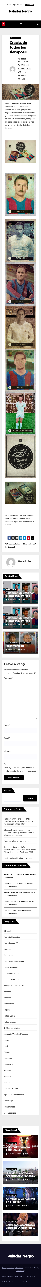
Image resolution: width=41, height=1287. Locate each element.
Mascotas (8, 1058)
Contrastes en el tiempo (14, 961)
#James (21, 69)
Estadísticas (9, 1004)
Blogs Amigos (30, 1276)
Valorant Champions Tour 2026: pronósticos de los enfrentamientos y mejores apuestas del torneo (19, 821)
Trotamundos (9, 1107)
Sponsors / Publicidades (14, 1095)
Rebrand (7, 1070)
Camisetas (8, 955)
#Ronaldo (22, 75)
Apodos (7, 949)
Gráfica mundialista (12, 1028)
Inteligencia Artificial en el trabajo (18, 858)
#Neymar (23, 72)
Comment (8, 678)
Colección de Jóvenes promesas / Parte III (19, 594)
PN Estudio (25, 1282)
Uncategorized (10, 1113)
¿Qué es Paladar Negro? (15, 1276)
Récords (7, 1077)
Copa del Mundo (11, 967)
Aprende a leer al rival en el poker (18, 841)
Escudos (7, 992)
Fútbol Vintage (15, 38)
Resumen (8, 1083)
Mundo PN (8, 1064)
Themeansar (20, 1271)
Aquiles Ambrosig (11, 892)
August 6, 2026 (14, 1206)
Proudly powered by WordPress (12, 1268)
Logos (6, 1040)
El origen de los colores (14, 986)
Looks (6, 1046)
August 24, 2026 (15, 1180)
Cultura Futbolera (12, 642)
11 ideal (7, 931)
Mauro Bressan (10, 901)
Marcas (7, 1052)
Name (7, 725)
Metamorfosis (28, 544)
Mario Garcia (9, 883)
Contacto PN (6, 1282)
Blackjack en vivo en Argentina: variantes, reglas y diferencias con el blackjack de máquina (19, 832)
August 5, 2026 (14, 1232)
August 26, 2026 (15, 1154)
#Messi (28, 69)
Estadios (7, 998)
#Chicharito (25, 65)
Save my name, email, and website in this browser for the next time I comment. (20, 769)
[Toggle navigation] (21, 24)
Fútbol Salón (9, 1016)
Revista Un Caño (11, 1089)
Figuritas (7, 1010)
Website (7, 751)
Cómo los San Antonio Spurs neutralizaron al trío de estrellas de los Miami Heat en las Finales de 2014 (20, 849)
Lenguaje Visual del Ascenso (16, 1034)
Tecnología (8, 1101)
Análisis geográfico (12, 943)
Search (7, 790)
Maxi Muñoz (9, 910)
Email (7, 738)
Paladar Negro (20, 11)
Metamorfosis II (15, 645)
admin (23, 59)
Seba (26, 1232)
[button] (38, 24)
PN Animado (16, 1282)
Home (4, 1276)
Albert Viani (9, 874)
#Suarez (21, 79)
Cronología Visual (11, 973)
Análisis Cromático (12, 937)
